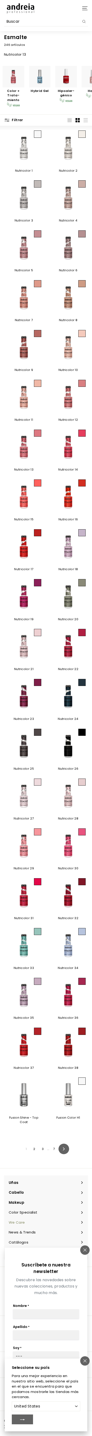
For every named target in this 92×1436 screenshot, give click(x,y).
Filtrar (17, 120)
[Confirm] (22, 1419)
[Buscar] (84, 21)
